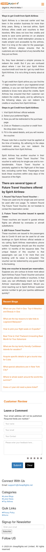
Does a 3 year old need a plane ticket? (20, 387)
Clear (30, 465)
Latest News (8, 499)
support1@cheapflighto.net (20, 485)
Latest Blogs (8, 496)
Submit (17, 465)
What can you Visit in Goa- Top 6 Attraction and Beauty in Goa (22, 310)
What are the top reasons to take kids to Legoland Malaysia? (21, 320)
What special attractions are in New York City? (21, 368)
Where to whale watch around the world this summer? (23, 378)
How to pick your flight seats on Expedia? (22, 328)
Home (5, 515)
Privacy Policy (9, 512)
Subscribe (7, 531)
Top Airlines (8, 501)
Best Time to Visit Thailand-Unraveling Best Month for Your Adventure (23, 338)
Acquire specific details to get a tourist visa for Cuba (22, 358)
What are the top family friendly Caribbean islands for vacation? (22, 348)
